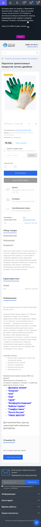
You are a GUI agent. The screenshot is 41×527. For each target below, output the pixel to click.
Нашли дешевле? (21, 143)
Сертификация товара (21, 208)
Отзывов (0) (8, 245)
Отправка (16, 199)
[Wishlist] (29, 124)
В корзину (20, 173)
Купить (32, 155)
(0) (21, 124)
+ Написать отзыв (13, 457)
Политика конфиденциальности (21, 486)
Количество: (8, 163)
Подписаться (32, 482)
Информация (9, 240)
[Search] (37, 53)
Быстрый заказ (20, 180)
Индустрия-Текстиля (23, 130)
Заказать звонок (32, 46)
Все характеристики (29, 218)
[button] (17, 2)
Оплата (15, 187)
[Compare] (36, 124)
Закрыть (20, 37)
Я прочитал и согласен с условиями (18, 487)
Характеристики (10, 235)
